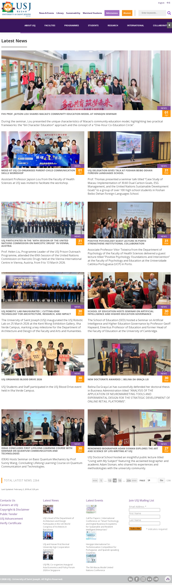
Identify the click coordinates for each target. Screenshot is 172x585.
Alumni (127, 13)
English (161, 3)
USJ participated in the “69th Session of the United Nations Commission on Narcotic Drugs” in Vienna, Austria (35, 243)
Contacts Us (7, 500)
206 (128, 480)
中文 (168, 3)
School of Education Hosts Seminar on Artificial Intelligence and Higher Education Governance (121, 313)
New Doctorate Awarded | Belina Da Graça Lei (118, 379)
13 (109, 480)
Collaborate (160, 25)
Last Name (135, 520)
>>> (134, 480)
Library (60, 13)
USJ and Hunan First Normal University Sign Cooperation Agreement (56, 547)
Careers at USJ (9, 505)
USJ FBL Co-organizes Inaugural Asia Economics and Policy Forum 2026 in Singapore (59, 567)
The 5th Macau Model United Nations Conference (99, 569)
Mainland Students (92, 13)
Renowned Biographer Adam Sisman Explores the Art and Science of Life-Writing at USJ (123, 450)
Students (93, 25)
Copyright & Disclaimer (14, 509)
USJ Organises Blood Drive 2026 (21, 379)
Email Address (137, 506)
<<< (95, 480)
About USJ (30, 25)
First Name (135, 513)
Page (142, 480)
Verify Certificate (10, 523)
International (135, 25)
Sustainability (73, 13)
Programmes (71, 25)
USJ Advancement (11, 518)
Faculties (50, 25)
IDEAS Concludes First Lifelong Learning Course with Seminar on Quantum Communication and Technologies (36, 450)
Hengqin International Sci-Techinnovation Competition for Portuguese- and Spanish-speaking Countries (102, 548)
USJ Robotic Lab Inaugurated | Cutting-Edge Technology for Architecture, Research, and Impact (36, 313)
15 (119, 480)
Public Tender (8, 514)
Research (113, 25)
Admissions (112, 13)
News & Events (46, 13)
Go (161, 480)
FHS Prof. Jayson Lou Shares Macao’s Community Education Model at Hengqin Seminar (59, 113)
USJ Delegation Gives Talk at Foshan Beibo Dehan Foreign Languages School (120, 172)
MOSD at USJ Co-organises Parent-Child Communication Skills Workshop (38, 172)
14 (114, 480)
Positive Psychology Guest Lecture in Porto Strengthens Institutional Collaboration (117, 242)
